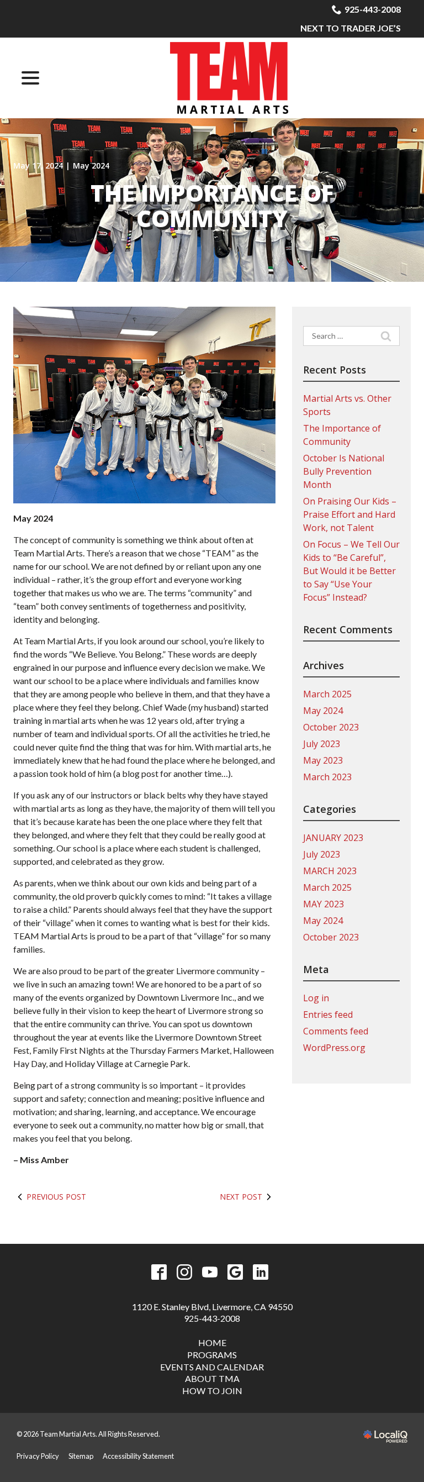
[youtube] (210, 1272)
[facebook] (159, 1272)
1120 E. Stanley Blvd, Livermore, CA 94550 (212, 1306)
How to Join (212, 1390)
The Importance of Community (212, 206)
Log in (316, 998)
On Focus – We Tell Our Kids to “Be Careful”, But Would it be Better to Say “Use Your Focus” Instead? (351, 570)
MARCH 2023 (330, 871)
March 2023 (327, 777)
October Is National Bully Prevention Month (343, 471)
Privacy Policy (38, 1456)
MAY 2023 (323, 904)
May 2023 (323, 760)
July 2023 (321, 744)
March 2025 (327, 694)
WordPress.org (334, 1048)
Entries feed (328, 1014)
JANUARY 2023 (333, 838)
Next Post (241, 1196)
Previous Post (56, 1196)
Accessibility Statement (138, 1456)
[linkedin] (261, 1272)
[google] (235, 1272)
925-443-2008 (372, 9)
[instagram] (185, 1272)
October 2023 (331, 727)
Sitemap (80, 1456)
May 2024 (91, 165)
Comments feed (335, 1031)
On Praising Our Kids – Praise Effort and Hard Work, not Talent (349, 514)
